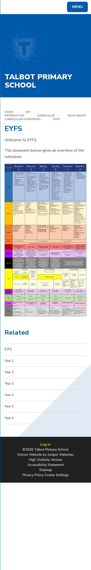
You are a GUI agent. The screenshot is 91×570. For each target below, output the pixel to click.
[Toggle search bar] (9, 7)
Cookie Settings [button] (56, 475)
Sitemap (45, 470)
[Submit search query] (59, 6)
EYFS (56, 119)
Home (9, 112)
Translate (40, 8)
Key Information (18, 113)
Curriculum (46, 115)
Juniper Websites (61, 454)
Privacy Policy (33, 475)
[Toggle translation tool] (21, 7)
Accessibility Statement (45, 465)
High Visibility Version (45, 459)
